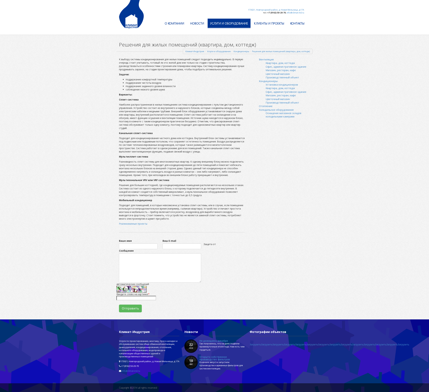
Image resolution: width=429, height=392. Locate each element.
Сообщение (126, 250)
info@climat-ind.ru (131, 370)
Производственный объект (282, 77)
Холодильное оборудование (276, 109)
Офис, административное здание (286, 66)
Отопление (265, 106)
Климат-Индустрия (195, 51)
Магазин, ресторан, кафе (281, 70)
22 (191, 345)
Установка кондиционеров (282, 84)
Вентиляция (266, 59)
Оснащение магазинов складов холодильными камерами (283, 115)
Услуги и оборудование (219, 51)
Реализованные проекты (133, 223)
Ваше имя (125, 240)
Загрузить (255, 344)
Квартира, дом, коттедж (280, 63)
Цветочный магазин (278, 73)
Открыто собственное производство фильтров (214, 358)
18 (191, 361)
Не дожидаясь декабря (213, 340)
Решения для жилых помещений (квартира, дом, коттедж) (281, 51)
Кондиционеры (241, 51)
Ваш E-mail (169, 240)
